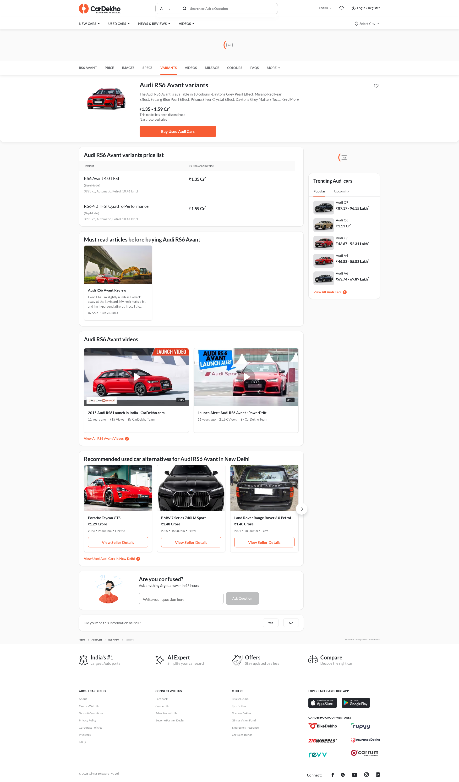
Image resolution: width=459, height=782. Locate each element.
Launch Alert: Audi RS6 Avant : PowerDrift (232, 413)
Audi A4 (342, 255)
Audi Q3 (342, 238)
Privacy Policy (87, 720)
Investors (85, 735)
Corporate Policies (90, 727)
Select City (367, 24)
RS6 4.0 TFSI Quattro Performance (116, 206)
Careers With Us (89, 706)
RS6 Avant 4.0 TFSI (101, 178)
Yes (270, 623)
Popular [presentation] (319, 191)
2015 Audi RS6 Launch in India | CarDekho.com (126, 413)
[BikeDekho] (322, 726)
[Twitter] (343, 775)
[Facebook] (333, 775)
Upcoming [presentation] (341, 191)
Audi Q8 (342, 220)
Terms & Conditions (91, 713)
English (323, 8)
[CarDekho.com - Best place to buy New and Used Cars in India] (99, 9)
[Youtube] (354, 775)
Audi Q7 (342, 202)
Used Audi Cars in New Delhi (113, 559)
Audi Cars (334, 292)
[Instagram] (366, 775)
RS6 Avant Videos (110, 438)
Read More (290, 99)
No (291, 623)
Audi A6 (342, 273)
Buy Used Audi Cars (178, 131)
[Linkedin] (378, 775)
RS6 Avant (88, 68)
